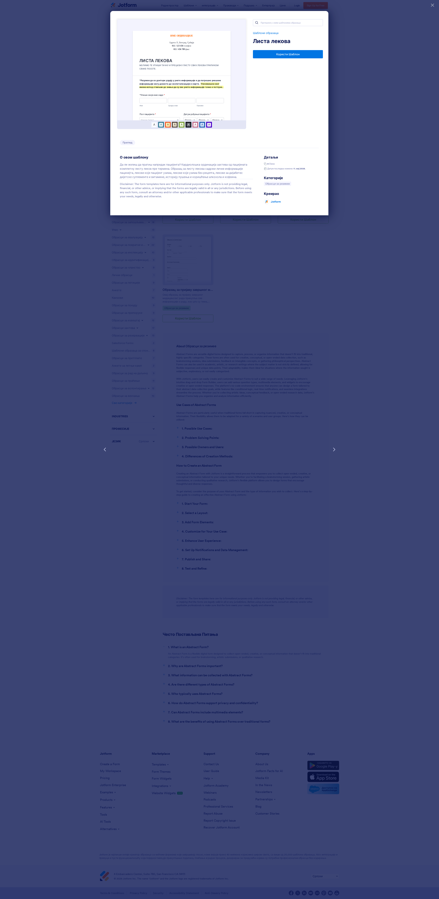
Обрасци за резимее (277, 183)
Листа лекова (271, 41)
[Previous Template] (104, 449)
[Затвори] (432, 5)
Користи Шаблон (288, 54)
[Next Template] (334, 449)
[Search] (256, 22)
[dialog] (219, 449)
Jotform (276, 201)
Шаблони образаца (265, 33)
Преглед (127, 142)
